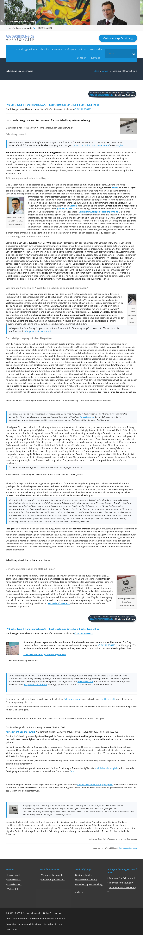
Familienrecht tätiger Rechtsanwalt (23, 278)
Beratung (22, 164)
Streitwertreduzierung (105, 448)
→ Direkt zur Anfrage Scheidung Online (44, 654)
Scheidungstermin (113, 296)
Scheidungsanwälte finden (98, 400)
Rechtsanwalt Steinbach (128, 848)
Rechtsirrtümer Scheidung (63, 104)
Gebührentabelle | (84, 875)
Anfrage (69, 49)
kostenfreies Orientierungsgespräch (95, 784)
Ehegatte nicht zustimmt (38, 331)
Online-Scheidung (69, 400)
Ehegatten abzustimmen (85, 457)
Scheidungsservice (98, 199)
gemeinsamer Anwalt (100, 427)
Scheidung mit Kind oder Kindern (77, 543)
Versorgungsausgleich (41, 391)
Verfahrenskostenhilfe (35, 684)
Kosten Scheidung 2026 (84, 495)
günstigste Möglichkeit (35, 430)
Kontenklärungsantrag (17, 460)
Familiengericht (102, 158)
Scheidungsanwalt (60, 161)
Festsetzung (62, 445)
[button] (133, 53)
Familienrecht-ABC (35, 104)
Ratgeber (81, 57)
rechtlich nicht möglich (106, 768)
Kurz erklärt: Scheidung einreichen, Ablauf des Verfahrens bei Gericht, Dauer (45, 474)
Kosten (56, 49)
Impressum (13, 875)
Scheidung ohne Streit (67, 184)
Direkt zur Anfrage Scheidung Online (98, 211)
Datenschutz (13, 879)
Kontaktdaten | (14, 884)
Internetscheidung (106, 379)
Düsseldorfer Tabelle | (86, 879)
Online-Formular (81, 145)
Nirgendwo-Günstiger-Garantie (96, 433)
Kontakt (95, 57)
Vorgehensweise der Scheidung (81, 349)
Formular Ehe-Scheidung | (122, 878)
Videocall (11, 889)
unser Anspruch (74, 382)
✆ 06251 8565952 (83, 109)
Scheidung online (90, 104)
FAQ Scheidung (14, 104)
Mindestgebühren (38, 448)
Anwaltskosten (39, 320)
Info (81, 49)
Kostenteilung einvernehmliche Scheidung (66, 323)
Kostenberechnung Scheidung (23, 660)
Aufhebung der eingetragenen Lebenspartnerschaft (96, 483)
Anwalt (105, 70)
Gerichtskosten (85, 681)
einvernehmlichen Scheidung (29, 155)
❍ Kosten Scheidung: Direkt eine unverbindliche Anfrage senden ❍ (47, 467)
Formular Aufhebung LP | (121, 882)
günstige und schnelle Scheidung (27, 457)
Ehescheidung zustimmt (21, 314)
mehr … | (79, 891)
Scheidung (72, 152)
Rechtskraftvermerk (59, 603)
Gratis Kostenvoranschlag (108, 439)
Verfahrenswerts (80, 445)
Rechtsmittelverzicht (101, 486)
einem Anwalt (64, 427)
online (115, 187)
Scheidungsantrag (19, 190)
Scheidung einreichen (93, 155)
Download (94, 49)
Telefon (119, 145)
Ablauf (43, 49)
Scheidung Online (25, 49)
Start (96, 70)
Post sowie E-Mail (100, 145)
